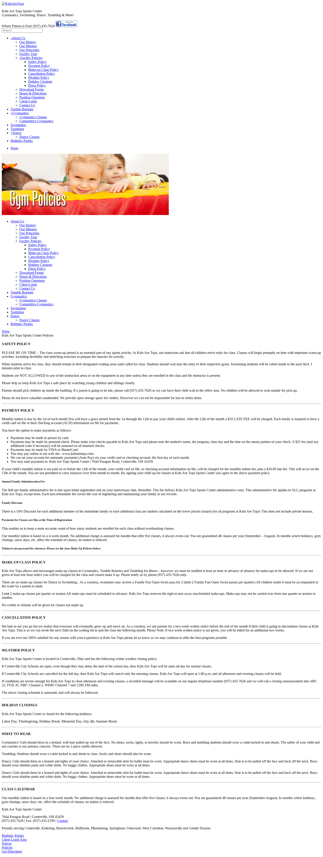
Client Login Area (14, 839)
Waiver (7, 843)
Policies (7, 847)
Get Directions (12, 851)
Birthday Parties (13, 835)
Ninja (5, 331)
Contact (62, 821)
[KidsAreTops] (13, 3)
